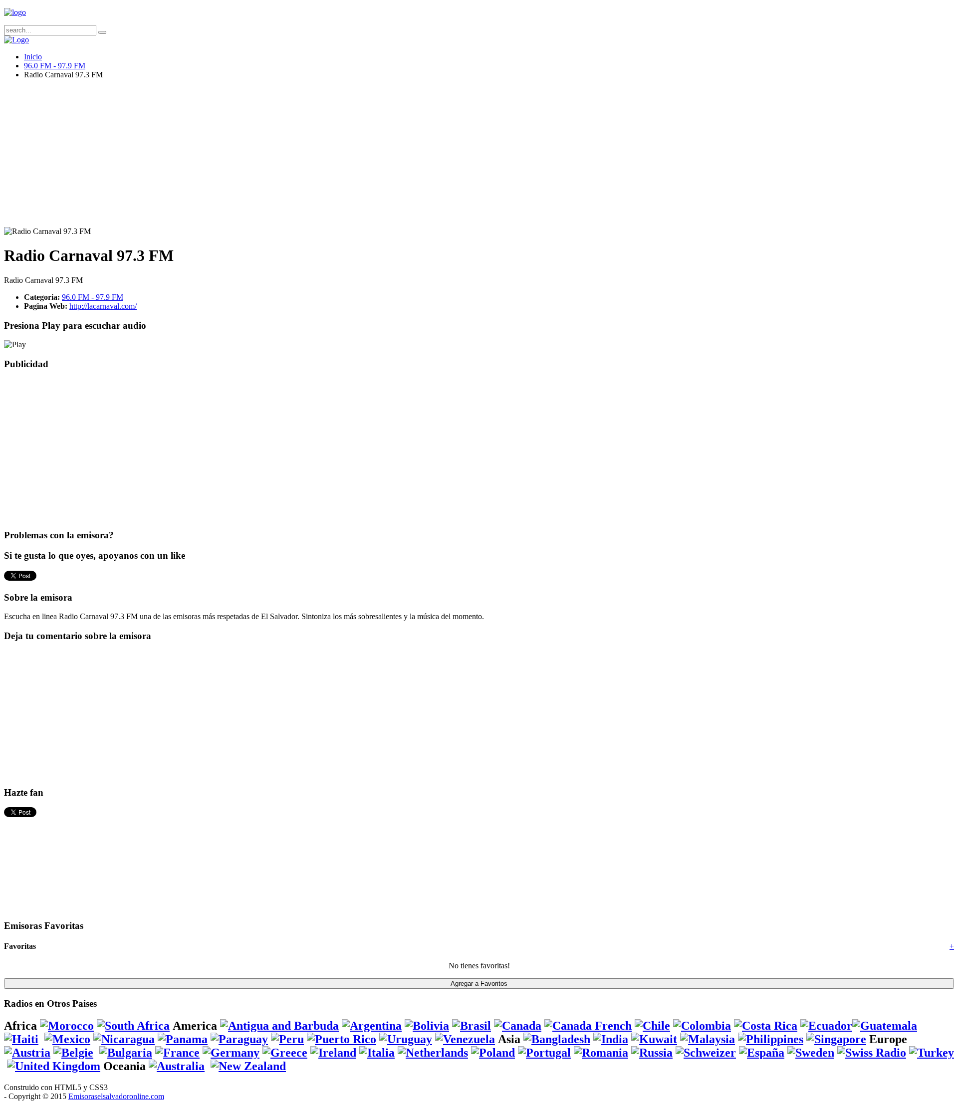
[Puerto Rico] (341, 1039)
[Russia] (652, 1052)
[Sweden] (810, 1052)
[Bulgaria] (125, 1052)
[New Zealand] (248, 1066)
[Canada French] (588, 1025)
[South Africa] (133, 1025)
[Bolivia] (427, 1025)
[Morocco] (67, 1025)
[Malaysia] (707, 1039)
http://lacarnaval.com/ (103, 306)
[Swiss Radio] (871, 1052)
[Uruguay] (405, 1039)
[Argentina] (372, 1025)
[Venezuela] (465, 1039)
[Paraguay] (239, 1039)
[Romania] (601, 1052)
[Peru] (287, 1039)
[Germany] (231, 1052)
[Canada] (517, 1025)
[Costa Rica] (765, 1025)
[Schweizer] (706, 1052)
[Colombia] (702, 1025)
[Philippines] (770, 1039)
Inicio (33, 56)
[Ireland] (333, 1052)
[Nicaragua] (124, 1039)
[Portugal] (544, 1052)
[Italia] (377, 1052)
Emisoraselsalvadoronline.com (116, 1096)
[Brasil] (471, 1025)
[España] (761, 1052)
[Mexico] (67, 1039)
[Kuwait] (654, 1039)
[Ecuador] (826, 1025)
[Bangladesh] (556, 1039)
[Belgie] (73, 1052)
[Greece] (284, 1052)
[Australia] (177, 1066)
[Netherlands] (433, 1052)
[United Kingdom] (53, 1066)
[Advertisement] (303, 157)
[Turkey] (931, 1052)
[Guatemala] (884, 1025)
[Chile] (652, 1025)
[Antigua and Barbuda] (279, 1025)
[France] (177, 1052)
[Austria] (27, 1052)
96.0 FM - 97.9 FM (54, 65)
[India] (610, 1039)
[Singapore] (836, 1039)
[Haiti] (21, 1039)
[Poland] (493, 1052)
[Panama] (183, 1039)
